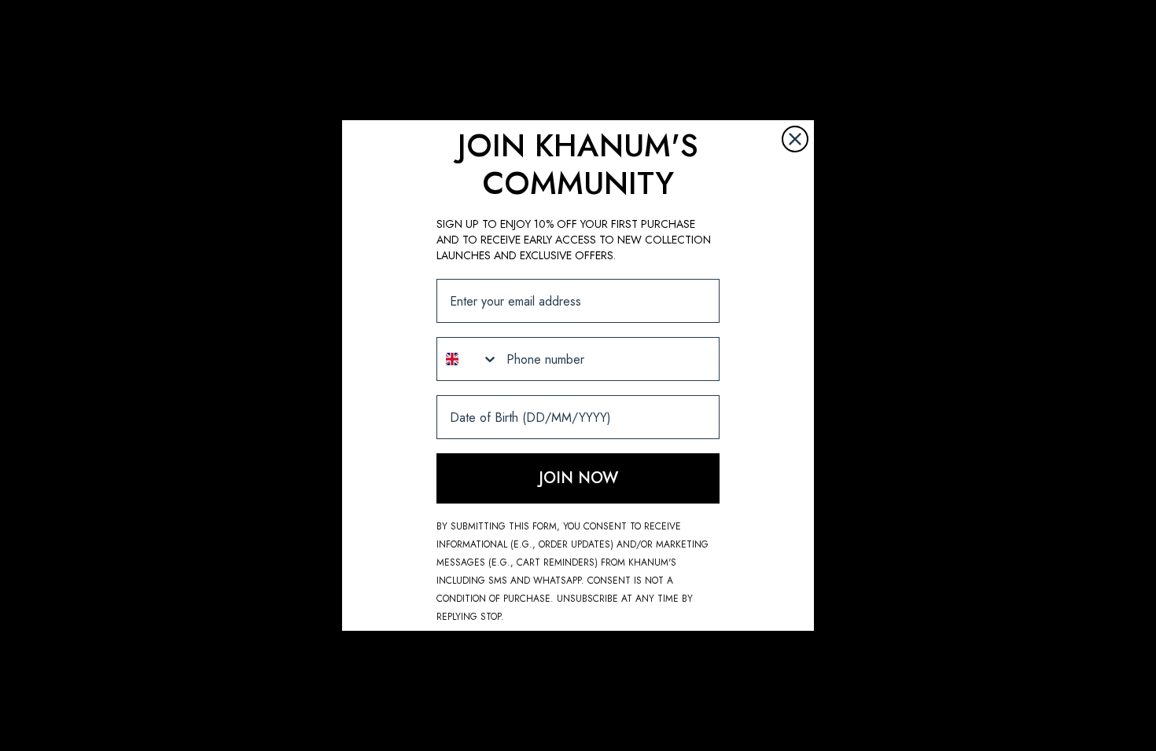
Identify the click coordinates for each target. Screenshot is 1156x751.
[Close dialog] (795, 139)
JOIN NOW (578, 478)
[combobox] (468, 359)
